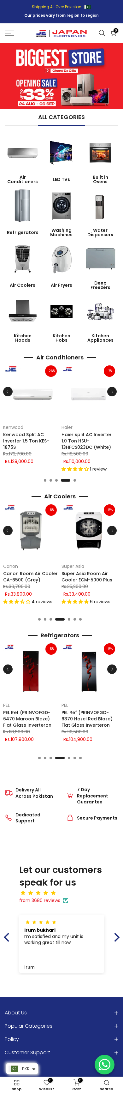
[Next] (112, 391)
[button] (76, 469)
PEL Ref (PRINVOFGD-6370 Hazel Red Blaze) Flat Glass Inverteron (87, 718)
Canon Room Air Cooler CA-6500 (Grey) (30, 576)
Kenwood (13, 427)
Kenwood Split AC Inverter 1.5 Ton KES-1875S (26, 440)
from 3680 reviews (39, 900)
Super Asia (73, 566)
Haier (67, 427)
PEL (6, 705)
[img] (64, 893)
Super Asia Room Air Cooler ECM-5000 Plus (87, 576)
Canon (10, 566)
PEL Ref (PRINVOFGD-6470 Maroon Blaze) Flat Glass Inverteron (27, 718)
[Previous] (8, 391)
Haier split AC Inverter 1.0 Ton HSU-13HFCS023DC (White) (87, 440)
